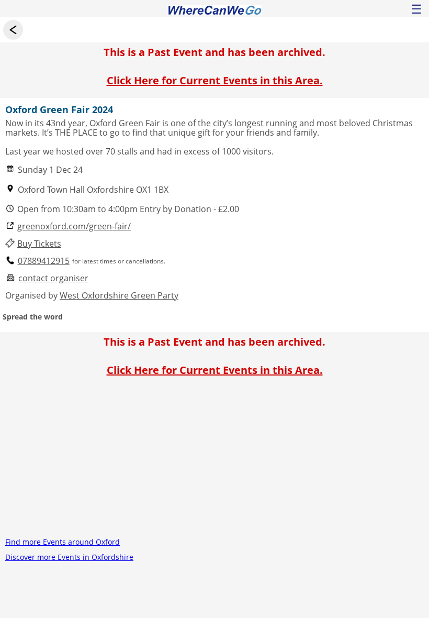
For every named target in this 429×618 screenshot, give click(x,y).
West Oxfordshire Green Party (119, 295)
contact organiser (53, 278)
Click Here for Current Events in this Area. (215, 80)
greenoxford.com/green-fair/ (74, 226)
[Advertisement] (214, 461)
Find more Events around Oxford (62, 542)
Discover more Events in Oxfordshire (69, 557)
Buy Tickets (39, 243)
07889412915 (44, 261)
